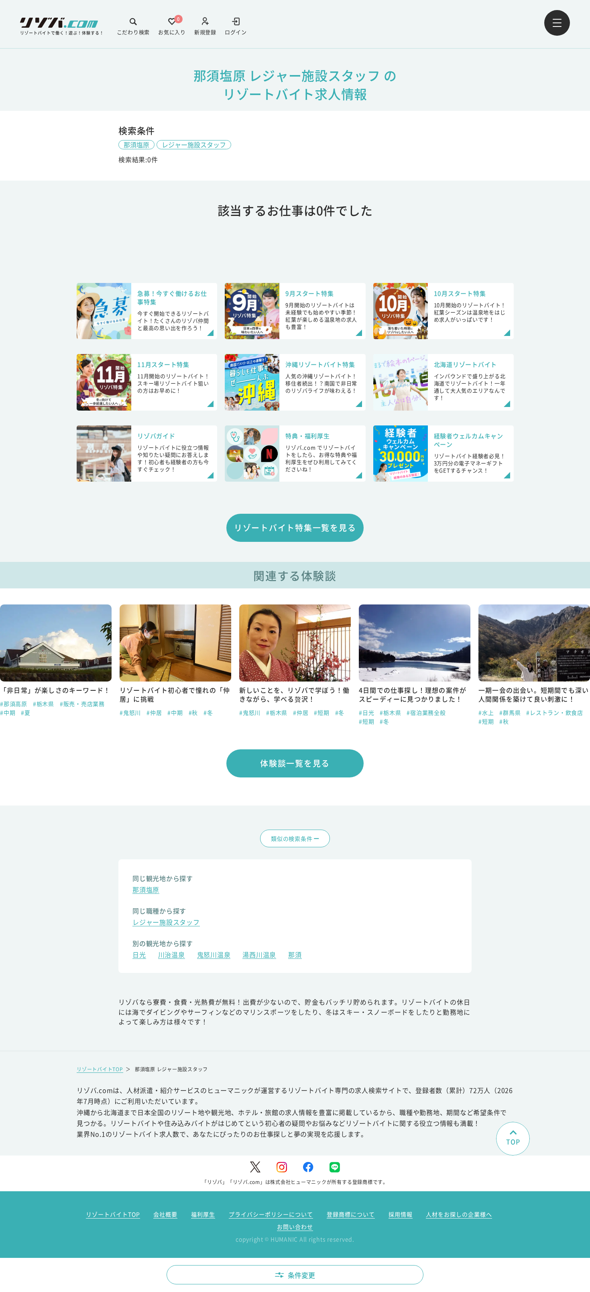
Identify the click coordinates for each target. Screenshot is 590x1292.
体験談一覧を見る (295, 763)
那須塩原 (136, 144)
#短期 (321, 712)
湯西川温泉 (259, 955)
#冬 (208, 712)
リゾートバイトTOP (100, 1069)
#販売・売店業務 (82, 704)
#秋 (193, 712)
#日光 (366, 712)
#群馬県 (510, 712)
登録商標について (351, 1214)
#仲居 (154, 712)
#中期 (7, 712)
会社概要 (165, 1214)
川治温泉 (171, 955)
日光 (139, 955)
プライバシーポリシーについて (271, 1214)
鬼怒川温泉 (214, 955)
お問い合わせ (295, 1227)
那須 (295, 955)
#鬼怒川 (130, 712)
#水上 (486, 712)
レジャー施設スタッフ (194, 144)
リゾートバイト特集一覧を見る (295, 527)
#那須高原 (13, 704)
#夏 (26, 712)
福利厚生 (203, 1214)
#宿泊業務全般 (426, 712)
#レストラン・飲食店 (554, 712)
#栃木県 (43, 704)
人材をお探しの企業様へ (459, 1214)
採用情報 (401, 1214)
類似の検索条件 (291, 838)
